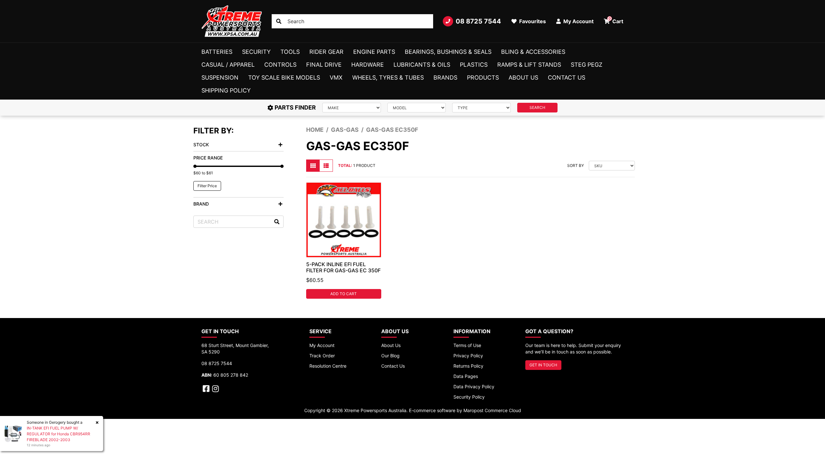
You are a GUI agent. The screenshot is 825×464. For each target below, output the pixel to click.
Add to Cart (343, 293)
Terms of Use (467, 345)
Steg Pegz (586, 64)
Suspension (219, 77)
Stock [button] (201, 144)
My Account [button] (578, 21)
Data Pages (465, 376)
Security (256, 51)
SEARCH (537, 107)
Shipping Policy (226, 90)
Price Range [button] (208, 157)
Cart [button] (616, 20)
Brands (445, 77)
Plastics (474, 64)
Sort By (575, 165)
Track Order (322, 355)
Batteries (216, 51)
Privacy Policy (468, 355)
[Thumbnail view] (313, 166)
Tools (290, 51)
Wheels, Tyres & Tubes (388, 77)
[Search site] (279, 21)
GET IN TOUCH (543, 364)
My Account (322, 345)
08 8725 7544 (478, 21)
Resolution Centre (327, 366)
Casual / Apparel (228, 64)
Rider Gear (326, 51)
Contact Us (566, 77)
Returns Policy (468, 366)
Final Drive (324, 64)
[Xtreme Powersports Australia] (231, 21)
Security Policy (469, 397)
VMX (336, 77)
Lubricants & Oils (421, 64)
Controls (280, 64)
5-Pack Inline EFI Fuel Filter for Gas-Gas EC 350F (343, 267)
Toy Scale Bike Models (284, 77)
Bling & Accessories (533, 51)
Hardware (367, 64)
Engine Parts (374, 51)
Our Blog (390, 355)
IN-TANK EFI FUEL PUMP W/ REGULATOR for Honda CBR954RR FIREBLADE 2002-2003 (58, 434)
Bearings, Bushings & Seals (448, 51)
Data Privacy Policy (473, 386)
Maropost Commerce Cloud (492, 410)
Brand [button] (201, 204)
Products (483, 77)
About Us (523, 77)
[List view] (326, 166)
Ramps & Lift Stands (529, 64)
